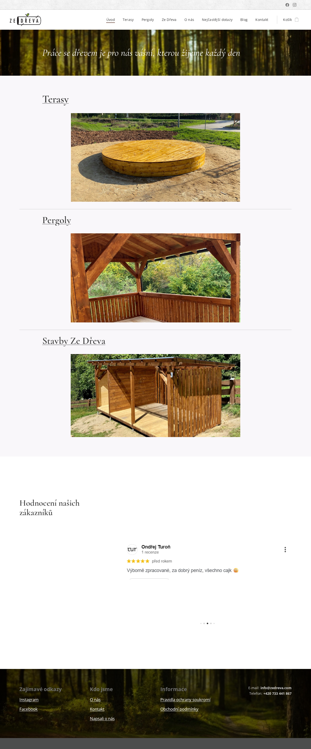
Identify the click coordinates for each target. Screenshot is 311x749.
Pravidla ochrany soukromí (185, 699)
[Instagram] (295, 5)
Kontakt (97, 709)
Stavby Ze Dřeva (73, 341)
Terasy (55, 99)
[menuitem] (112, 20)
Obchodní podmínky (179, 709)
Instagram (29, 699)
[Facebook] (287, 5)
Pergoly (56, 220)
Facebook (28, 709)
